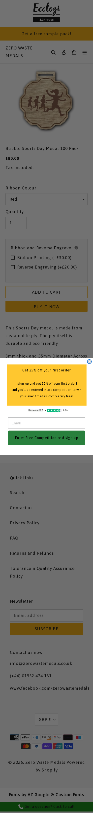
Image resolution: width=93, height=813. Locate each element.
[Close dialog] (89, 362)
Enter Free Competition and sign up (46, 438)
